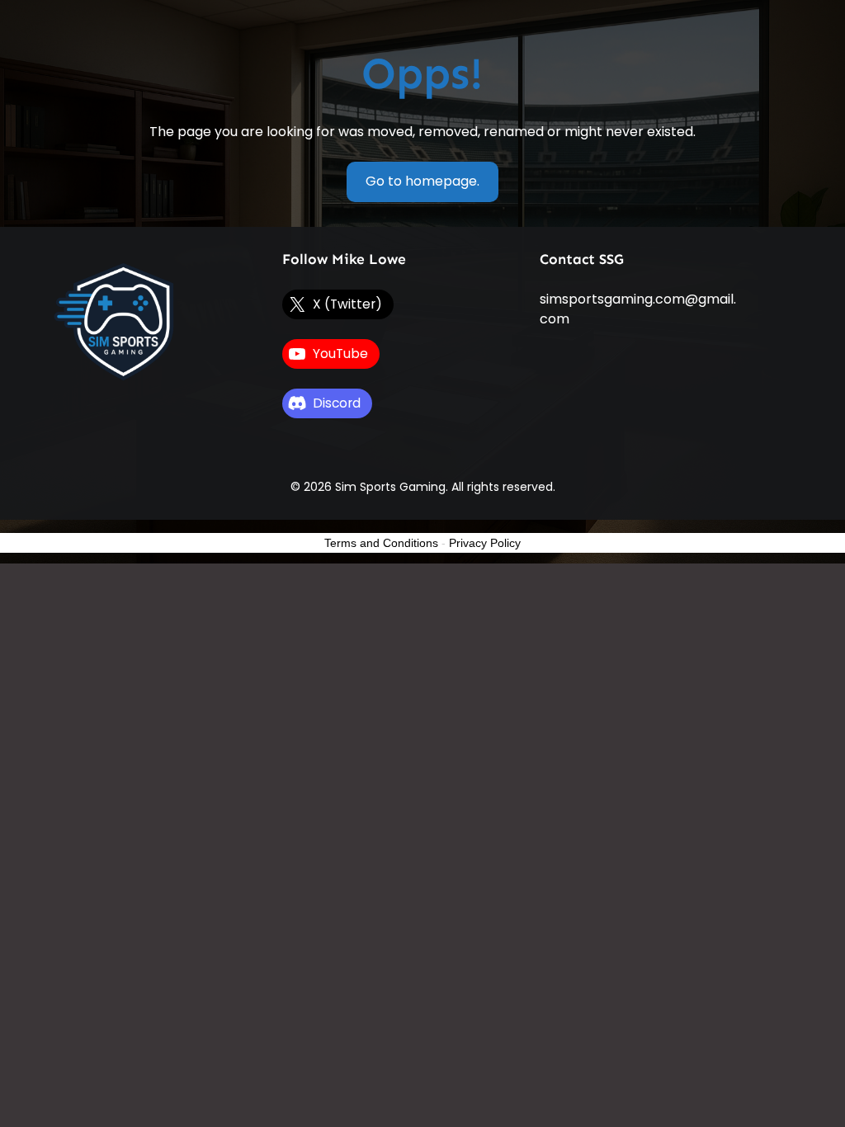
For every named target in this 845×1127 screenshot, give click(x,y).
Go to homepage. (422, 181)
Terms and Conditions (381, 542)
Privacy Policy (485, 542)
